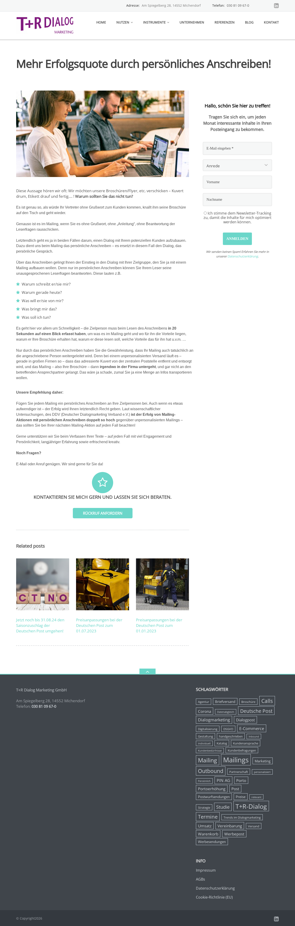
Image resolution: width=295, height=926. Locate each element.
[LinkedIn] (276, 5)
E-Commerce (251, 728)
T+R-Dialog (251, 806)
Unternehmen (192, 22)
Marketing (263, 761)
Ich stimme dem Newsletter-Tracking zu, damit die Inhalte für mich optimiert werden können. (237, 217)
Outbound (210, 771)
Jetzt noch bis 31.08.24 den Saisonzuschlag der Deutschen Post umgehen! (40, 625)
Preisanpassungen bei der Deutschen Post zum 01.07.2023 (99, 625)
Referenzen (225, 22)
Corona (204, 711)
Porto (241, 780)
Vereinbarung (230, 826)
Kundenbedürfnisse (210, 750)
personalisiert (262, 772)
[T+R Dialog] (45, 24)
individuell (204, 743)
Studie (223, 807)
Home (101, 22)
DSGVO (228, 729)
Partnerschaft (238, 772)
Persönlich (204, 781)
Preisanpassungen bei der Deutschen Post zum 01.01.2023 (159, 625)
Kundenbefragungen (242, 750)
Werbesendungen (212, 841)
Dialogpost (245, 720)
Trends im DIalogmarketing (242, 817)
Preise (240, 796)
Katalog (222, 743)
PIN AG (223, 780)
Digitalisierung (207, 729)
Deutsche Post (256, 711)
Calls (267, 701)
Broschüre (248, 702)
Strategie (204, 807)
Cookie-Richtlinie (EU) (214, 897)
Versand (253, 826)
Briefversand (225, 701)
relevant (256, 797)
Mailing (207, 760)
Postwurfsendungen (214, 796)
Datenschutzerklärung (242, 256)
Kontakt (271, 22)
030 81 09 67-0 (238, 5)
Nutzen (122, 22)
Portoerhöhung (211, 788)
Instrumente (154, 22)
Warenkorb (208, 834)
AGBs (200, 879)
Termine (208, 816)
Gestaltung (205, 736)
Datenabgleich (225, 712)
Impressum (206, 870)
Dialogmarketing (214, 720)
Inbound (254, 736)
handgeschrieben (231, 736)
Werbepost (234, 834)
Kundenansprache (245, 743)
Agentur (203, 702)
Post (235, 788)
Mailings (236, 759)
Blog (249, 22)
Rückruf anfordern (102, 513)
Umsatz (205, 826)
